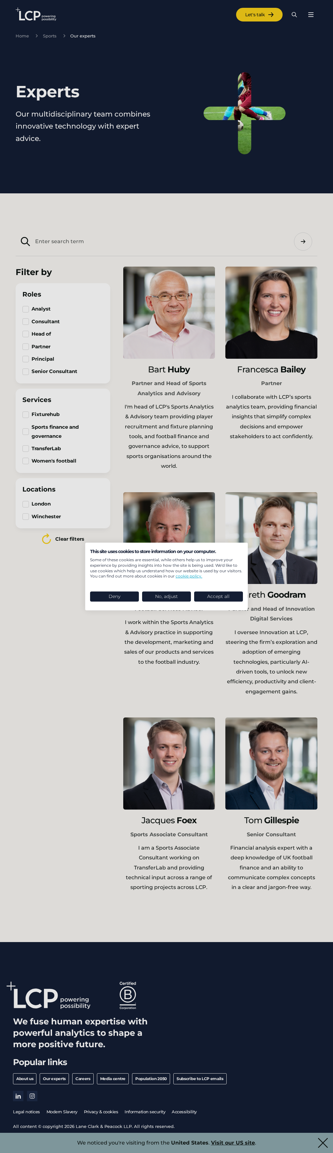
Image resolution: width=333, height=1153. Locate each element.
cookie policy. (189, 576)
